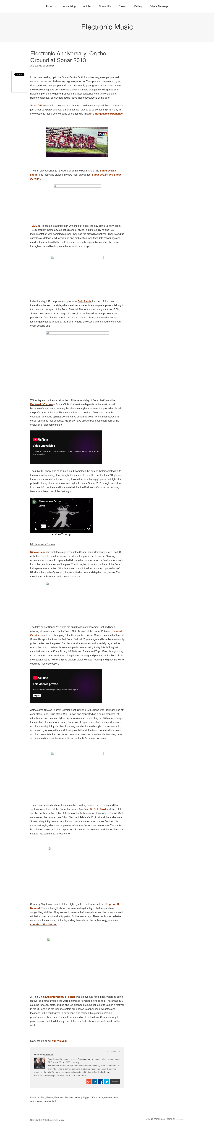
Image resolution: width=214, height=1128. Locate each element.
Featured (58, 1097)
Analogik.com (84, 1059)
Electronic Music (107, 26)
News (77, 1097)
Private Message (159, 6)
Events (123, 6)
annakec (48, 1054)
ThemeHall (180, 1119)
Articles (87, 6)
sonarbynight (49, 1100)
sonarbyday (36, 1100)
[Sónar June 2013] (77, 142)
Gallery (138, 6)
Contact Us (105, 6)
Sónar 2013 (97, 1097)
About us (51, 6)
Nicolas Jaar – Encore (42, 544)
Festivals (69, 1097)
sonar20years (111, 1097)
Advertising (69, 6)
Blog (43, 1097)
